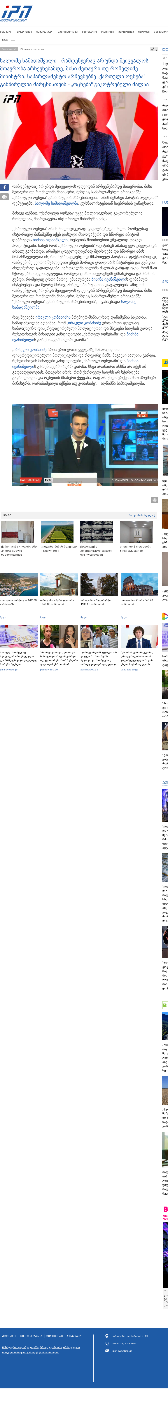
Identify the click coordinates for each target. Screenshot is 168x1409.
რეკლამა (74, 1336)
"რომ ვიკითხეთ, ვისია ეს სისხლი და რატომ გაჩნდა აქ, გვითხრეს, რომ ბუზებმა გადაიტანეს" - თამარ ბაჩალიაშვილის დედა (59, 660)
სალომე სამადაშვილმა (56, 203)
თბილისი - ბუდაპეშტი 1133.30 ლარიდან (95, 602)
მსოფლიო (89, 31)
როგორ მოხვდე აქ (142, 515)
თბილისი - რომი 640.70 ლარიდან (137, 602)
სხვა (5, 39)
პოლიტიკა (24, 31)
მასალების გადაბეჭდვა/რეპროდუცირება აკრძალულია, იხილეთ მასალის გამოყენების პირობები (41, 1350)
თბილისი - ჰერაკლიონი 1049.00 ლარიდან (57, 602)
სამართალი (44, 31)
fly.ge (3, 617)
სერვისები (54, 1336)
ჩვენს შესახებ (31, 1336)
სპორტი (144, 31)
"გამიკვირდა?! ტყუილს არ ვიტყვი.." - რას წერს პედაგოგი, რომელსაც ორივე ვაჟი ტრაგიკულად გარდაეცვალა (98, 660)
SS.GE (7, 515)
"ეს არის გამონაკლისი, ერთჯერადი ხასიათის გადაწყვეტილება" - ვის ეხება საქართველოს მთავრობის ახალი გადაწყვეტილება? (137, 662)
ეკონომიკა (126, 31)
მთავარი (6, 31)
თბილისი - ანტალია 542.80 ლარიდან (18, 602)
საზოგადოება (68, 31)
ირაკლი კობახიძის (52, 317)
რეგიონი (107, 31)
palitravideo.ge (9, 669)
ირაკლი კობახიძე (84, 323)
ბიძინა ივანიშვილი (50, 240)
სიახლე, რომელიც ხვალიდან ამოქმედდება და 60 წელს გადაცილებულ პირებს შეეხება (18, 658)
